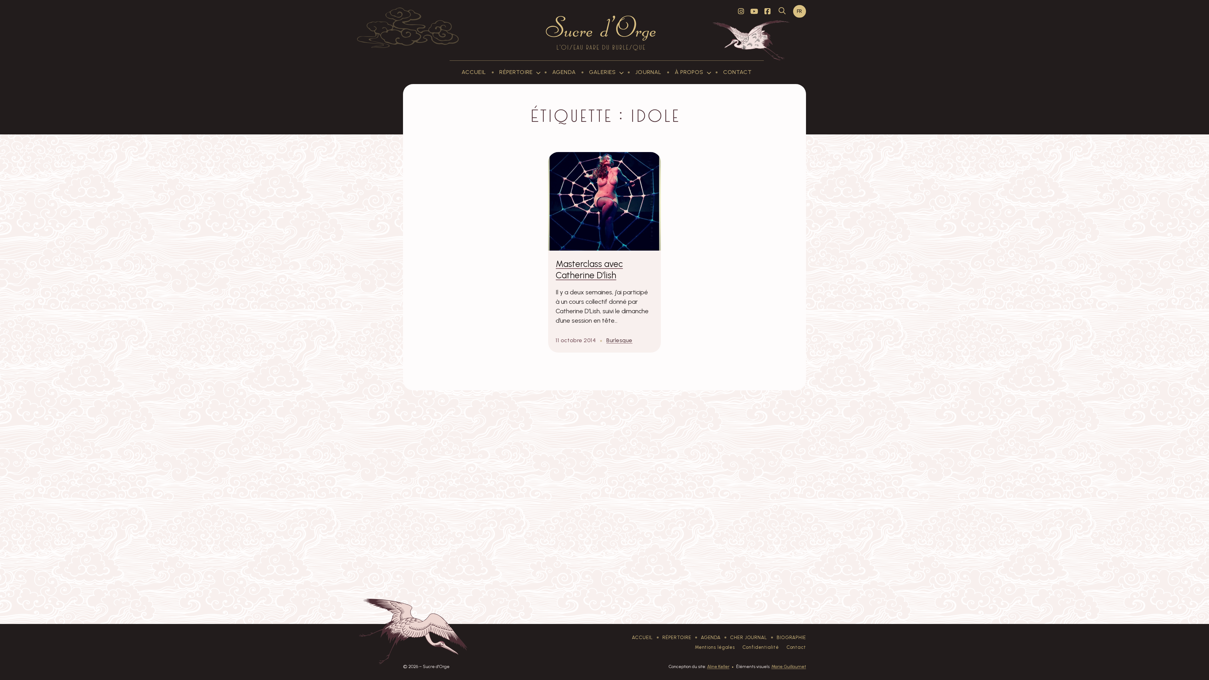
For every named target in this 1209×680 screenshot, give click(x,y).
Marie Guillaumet (788, 666)
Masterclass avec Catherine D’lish (589, 269)
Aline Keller (718, 666)
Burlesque (619, 340)
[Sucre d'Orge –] (601, 32)
